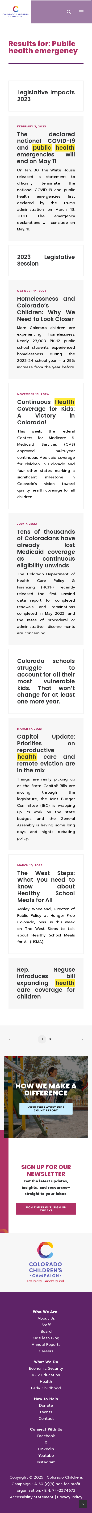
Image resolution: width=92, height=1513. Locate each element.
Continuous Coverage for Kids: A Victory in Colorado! (46, 412)
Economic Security (46, 1368)
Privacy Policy (69, 1497)
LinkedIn (46, 1449)
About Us (46, 1318)
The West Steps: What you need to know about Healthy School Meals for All (46, 886)
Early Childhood (46, 1388)
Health (46, 1381)
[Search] (67, 12)
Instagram (46, 1462)
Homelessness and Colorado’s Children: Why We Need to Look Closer (46, 309)
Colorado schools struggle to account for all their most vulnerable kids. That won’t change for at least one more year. (46, 681)
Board (46, 1331)
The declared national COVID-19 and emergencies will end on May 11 (46, 147)
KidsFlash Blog (46, 1338)
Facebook (46, 1436)
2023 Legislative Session (46, 260)
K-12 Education (46, 1375)
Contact (46, 1418)
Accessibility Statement (32, 1497)
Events (46, 1412)
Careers (46, 1351)
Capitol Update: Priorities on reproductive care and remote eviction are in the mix (46, 753)
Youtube (46, 1455)
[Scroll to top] (83, 1503)
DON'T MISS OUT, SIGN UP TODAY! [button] (46, 1209)
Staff (46, 1325)
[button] (81, 11)
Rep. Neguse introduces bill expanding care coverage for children (46, 983)
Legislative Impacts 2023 (46, 96)
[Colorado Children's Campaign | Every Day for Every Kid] (15, 11)
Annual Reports (46, 1344)
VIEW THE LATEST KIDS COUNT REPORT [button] (46, 1109)
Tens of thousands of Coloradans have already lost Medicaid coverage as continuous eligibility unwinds (46, 548)
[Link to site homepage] (46, 1262)
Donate (46, 1405)
